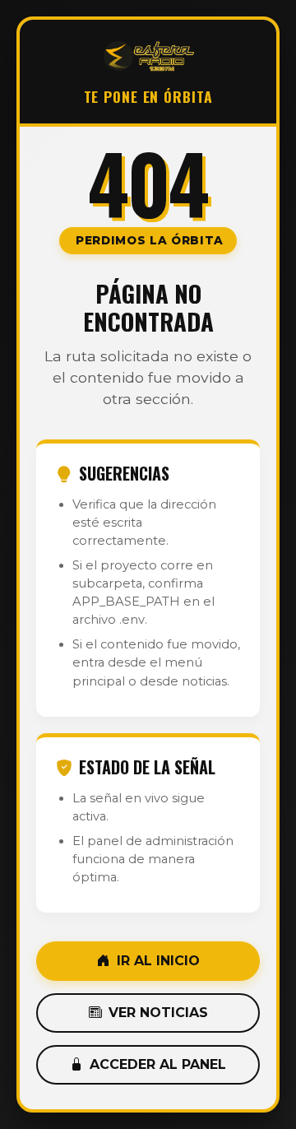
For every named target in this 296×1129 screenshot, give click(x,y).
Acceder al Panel (158, 1064)
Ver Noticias (158, 1012)
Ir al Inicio (158, 961)
